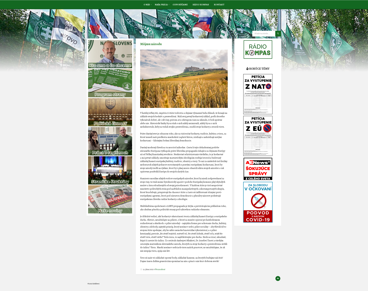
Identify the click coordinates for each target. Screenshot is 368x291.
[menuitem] (146, 4)
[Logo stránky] (109, 24)
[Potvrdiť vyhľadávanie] (278, 33)
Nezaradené (160, 269)
